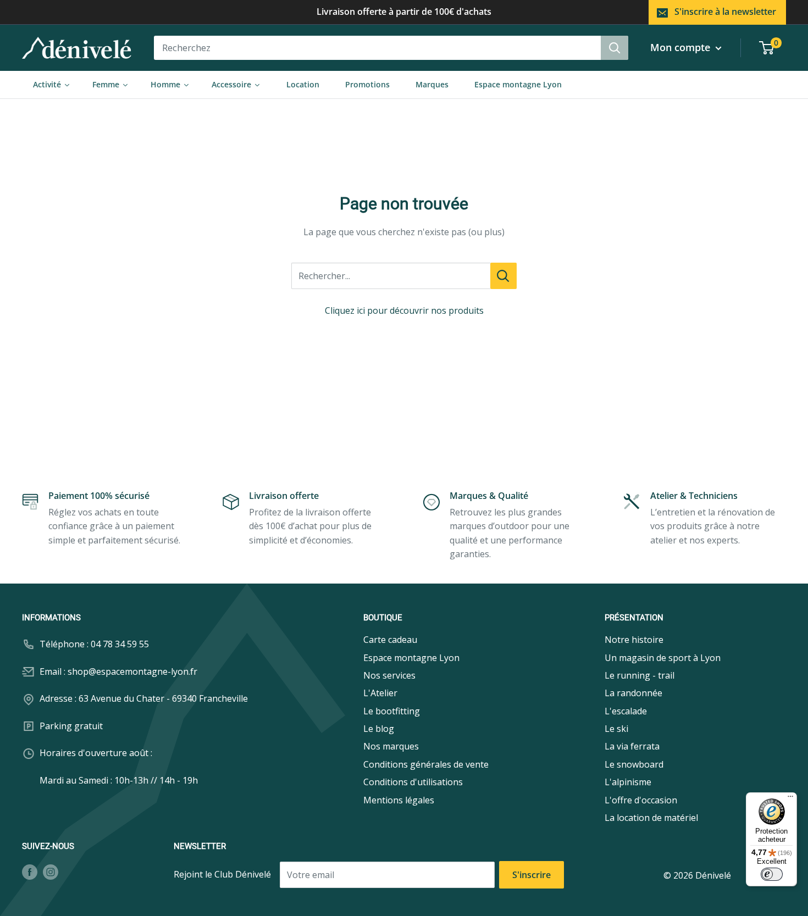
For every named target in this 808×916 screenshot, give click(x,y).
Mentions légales (398, 800)
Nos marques (391, 746)
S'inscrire (531, 875)
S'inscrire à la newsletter (725, 11)
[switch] (772, 874)
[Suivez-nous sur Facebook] (29, 872)
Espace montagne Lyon (411, 658)
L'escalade (626, 711)
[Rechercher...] (503, 276)
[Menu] (790, 799)
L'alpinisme (628, 782)
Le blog (378, 729)
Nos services (389, 675)
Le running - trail (639, 675)
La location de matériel (651, 818)
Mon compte (681, 47)
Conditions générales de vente (426, 764)
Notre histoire (634, 640)
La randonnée (633, 693)
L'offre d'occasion (641, 800)
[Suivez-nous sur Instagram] (50, 872)
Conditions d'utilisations (413, 782)
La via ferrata (632, 746)
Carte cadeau (390, 640)
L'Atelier (380, 693)
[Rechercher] (614, 48)
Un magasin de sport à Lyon (663, 658)
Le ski (616, 729)
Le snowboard (634, 764)
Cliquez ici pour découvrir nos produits (404, 310)
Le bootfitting (391, 711)
